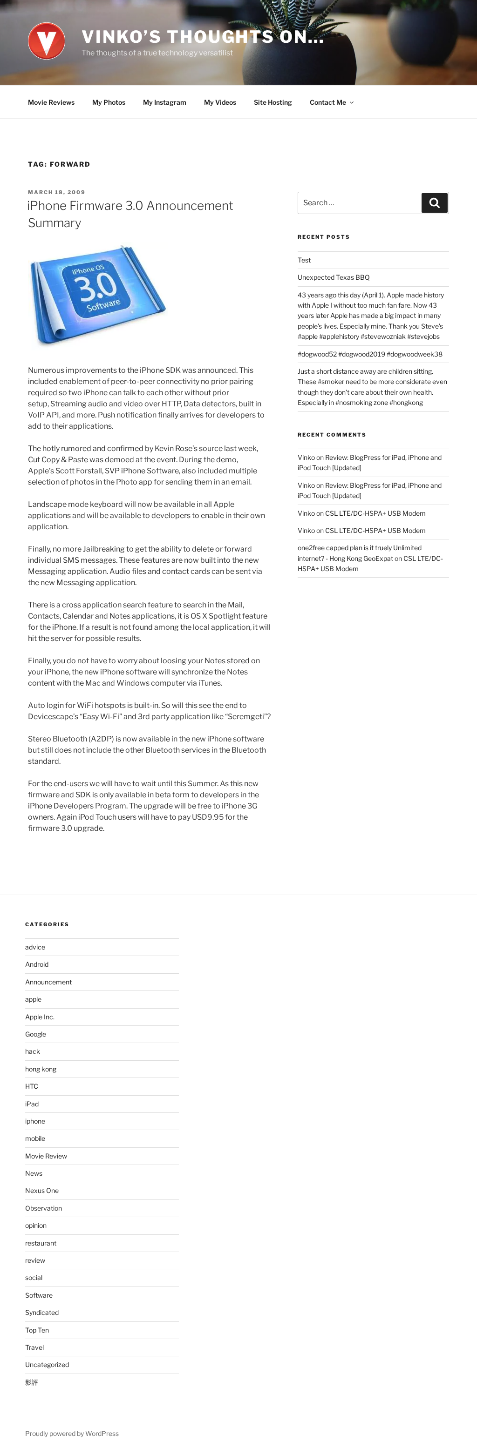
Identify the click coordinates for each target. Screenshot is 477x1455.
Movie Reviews (51, 102)
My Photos (108, 102)
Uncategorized (47, 1364)
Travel (34, 1347)
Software (39, 1295)
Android (36, 964)
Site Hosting (273, 102)
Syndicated (42, 1312)
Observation (43, 1208)
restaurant (40, 1243)
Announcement (48, 982)
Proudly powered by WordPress (72, 1433)
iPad (32, 1104)
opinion (36, 1225)
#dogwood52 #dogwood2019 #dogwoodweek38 (370, 354)
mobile (35, 1138)
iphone (35, 1121)
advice (35, 947)
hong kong (40, 1069)
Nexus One (42, 1190)
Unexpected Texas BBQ (334, 277)
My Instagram (164, 102)
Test (304, 260)
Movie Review (46, 1156)
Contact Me (328, 102)
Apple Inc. (40, 1017)
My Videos (220, 102)
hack (32, 1051)
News (33, 1173)
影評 (31, 1382)
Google (35, 1034)
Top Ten (37, 1330)
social (33, 1277)
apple (33, 999)
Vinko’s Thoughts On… (203, 37)
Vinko (306, 457)
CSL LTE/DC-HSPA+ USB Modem (375, 513)
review (35, 1260)
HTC (31, 1086)
